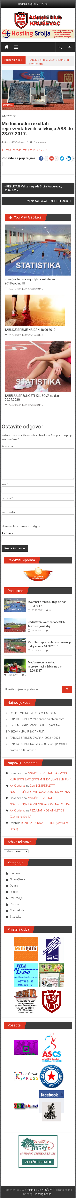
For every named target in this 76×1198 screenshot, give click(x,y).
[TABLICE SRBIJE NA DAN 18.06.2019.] (35, 310)
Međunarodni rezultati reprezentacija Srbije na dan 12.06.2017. (45, 666)
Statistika (8, 105)
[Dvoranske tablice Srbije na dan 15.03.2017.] (15, 604)
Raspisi (14, 891)
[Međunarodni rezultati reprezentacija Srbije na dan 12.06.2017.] (15, 665)
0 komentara (40, 142)
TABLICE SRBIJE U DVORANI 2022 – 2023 (35, 737)
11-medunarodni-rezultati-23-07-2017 (24, 150)
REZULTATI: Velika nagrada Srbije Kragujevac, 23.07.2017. (33, 188)
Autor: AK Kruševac (14, 142)
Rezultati (15, 904)
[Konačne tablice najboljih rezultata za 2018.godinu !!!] (38, 249)
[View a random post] (70, 47)
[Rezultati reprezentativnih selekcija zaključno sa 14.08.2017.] (15, 645)
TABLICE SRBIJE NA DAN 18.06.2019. (30, 330)
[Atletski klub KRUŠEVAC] (38, 20)
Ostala (14, 885)
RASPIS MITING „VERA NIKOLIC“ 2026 (33, 712)
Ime (5, 484)
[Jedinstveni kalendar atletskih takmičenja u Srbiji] (15, 625)
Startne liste (17, 910)
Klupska (15, 873)
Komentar (8, 446)
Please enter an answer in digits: (21, 526)
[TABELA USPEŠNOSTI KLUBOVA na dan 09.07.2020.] (38, 366)
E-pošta (7, 498)
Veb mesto (8, 512)
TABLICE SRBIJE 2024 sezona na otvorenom (37, 719)
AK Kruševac (31, 288)
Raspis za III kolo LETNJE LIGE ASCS (48, 201)
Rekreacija (16, 898)
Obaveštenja (17, 879)
